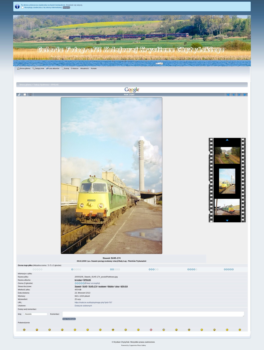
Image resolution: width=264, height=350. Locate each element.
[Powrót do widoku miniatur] (19, 94)
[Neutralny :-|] (75, 330)
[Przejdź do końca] (245, 94)
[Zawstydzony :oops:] (151, 330)
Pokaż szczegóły (92, 283)
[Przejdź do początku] (228, 94)
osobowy (102, 286)
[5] (225, 269)
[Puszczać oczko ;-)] (202, 330)
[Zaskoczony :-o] (126, 330)
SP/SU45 (55, 85)
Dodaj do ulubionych (83, 306)
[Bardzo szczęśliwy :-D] (49, 330)
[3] (150, 269)
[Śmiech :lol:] (24, 330)
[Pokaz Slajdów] (30, 94)
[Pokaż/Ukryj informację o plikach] (25, 94)
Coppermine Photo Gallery (137, 345)
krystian (78, 280)
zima (117, 286)
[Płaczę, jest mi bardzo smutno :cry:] (100, 330)
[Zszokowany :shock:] (164, 330)
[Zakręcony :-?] (138, 330)
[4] (188, 269)
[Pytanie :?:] (240, 330)
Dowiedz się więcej (74, 5)
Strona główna (25, 85)
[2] (111, 269)
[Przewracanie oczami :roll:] (189, 330)
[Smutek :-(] (87, 330)
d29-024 (124, 286)
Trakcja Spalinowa (41, 85)
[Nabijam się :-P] (37, 330)
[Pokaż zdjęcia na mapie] (132, 92)
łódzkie (111, 286)
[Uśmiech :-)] (62, 330)
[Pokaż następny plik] (239, 94)
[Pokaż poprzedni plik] (233, 94)
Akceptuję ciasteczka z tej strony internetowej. (43, 7)
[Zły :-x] (176, 330)
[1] (72, 269)
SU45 (84, 286)
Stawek (78, 286)
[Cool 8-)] (113, 330)
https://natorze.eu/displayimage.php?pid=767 (93, 302)
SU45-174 (93, 286)
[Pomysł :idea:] (214, 330)
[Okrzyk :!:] (227, 330)
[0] (34, 269)
